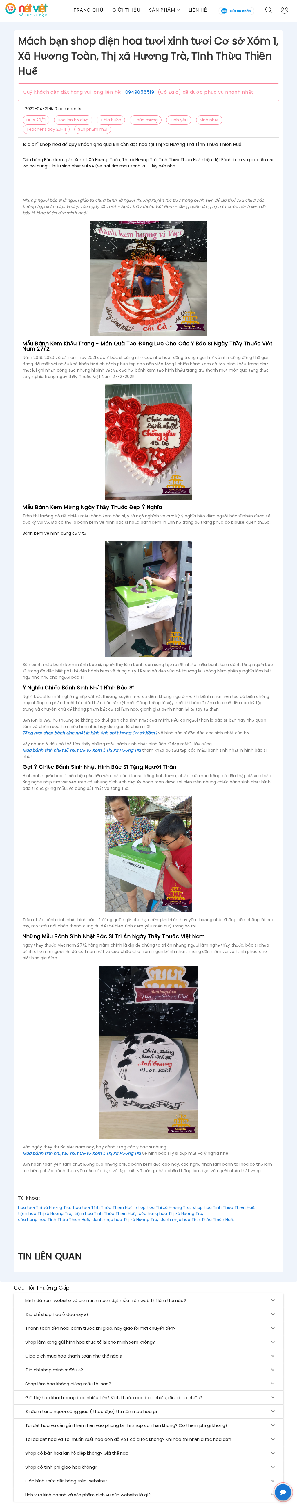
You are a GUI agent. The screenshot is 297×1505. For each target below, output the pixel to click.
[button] (164, 10)
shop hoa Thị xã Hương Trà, (163, 1207)
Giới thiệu (126, 10)
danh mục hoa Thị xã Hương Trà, (125, 1219)
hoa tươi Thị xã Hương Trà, (44, 1207)
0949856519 (139, 92)
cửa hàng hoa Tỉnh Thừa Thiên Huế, (54, 1219)
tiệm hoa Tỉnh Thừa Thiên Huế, (105, 1213)
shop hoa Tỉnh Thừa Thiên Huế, (224, 1207)
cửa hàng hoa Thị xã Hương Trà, (171, 1213)
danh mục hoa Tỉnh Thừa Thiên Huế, (197, 1219)
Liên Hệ (198, 10)
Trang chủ (88, 10)
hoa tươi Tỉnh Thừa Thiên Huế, (103, 1207)
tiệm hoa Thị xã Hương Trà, (45, 1213)
